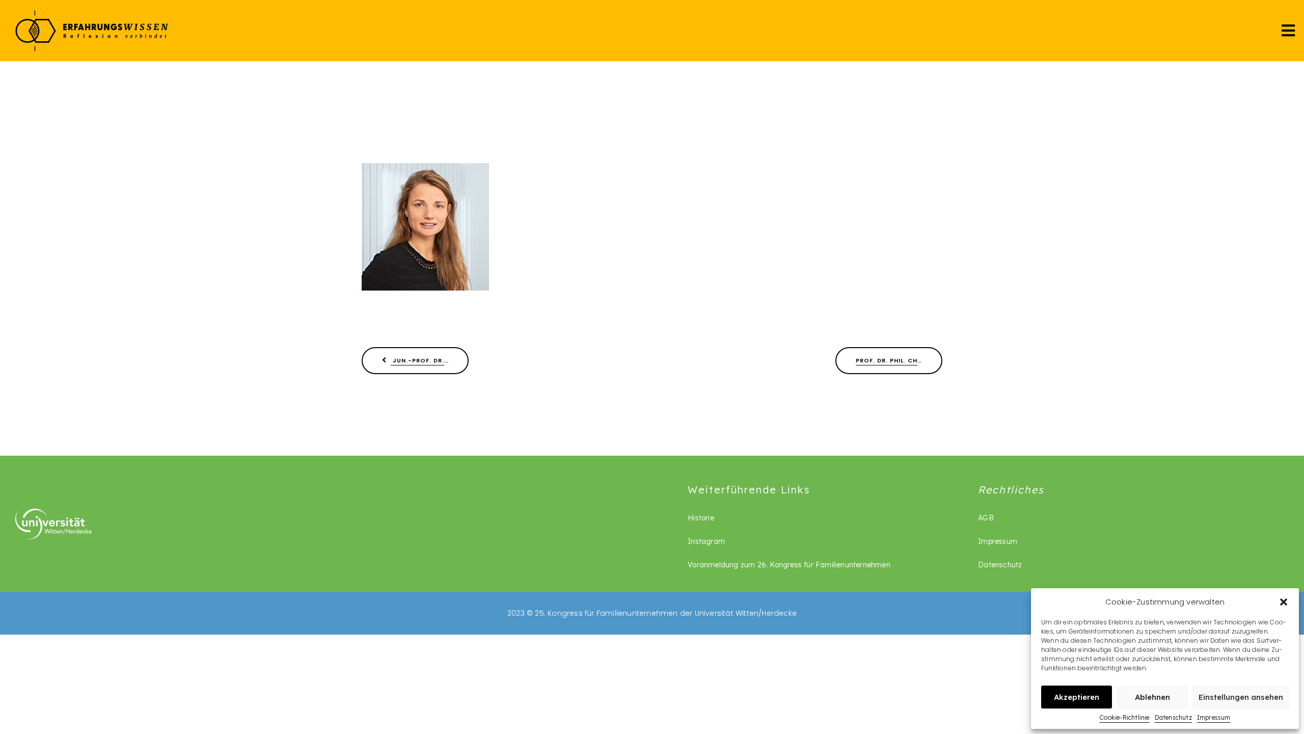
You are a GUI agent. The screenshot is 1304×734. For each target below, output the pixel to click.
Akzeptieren (1076, 697)
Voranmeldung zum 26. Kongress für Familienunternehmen (789, 564)
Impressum (1214, 717)
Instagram (706, 541)
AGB (986, 517)
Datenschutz (1173, 717)
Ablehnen (1152, 697)
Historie (701, 517)
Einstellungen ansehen (1241, 697)
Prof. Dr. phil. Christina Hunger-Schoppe (899, 360)
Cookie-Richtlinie (1124, 717)
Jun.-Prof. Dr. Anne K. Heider (430, 360)
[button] (1284, 602)
